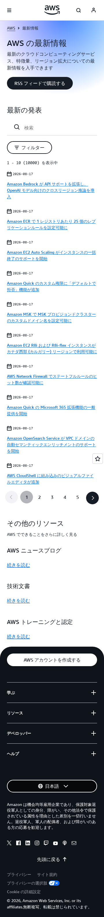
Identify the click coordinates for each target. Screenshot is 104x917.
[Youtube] (55, 844)
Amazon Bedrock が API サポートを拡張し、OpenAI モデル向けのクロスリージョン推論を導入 (50, 190)
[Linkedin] (27, 844)
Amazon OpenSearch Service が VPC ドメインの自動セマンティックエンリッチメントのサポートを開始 (51, 444)
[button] (40, 83)
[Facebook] (18, 844)
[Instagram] (37, 844)
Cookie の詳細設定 (24, 891)
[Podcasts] (64, 844)
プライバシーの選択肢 (27, 883)
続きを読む (18, 565)
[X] (9, 844)
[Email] (74, 844)
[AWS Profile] (93, 10)
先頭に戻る (48, 859)
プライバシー (19, 874)
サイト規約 (47, 874)
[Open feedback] (97, 458)
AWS (11, 28)
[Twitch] (46, 844)
